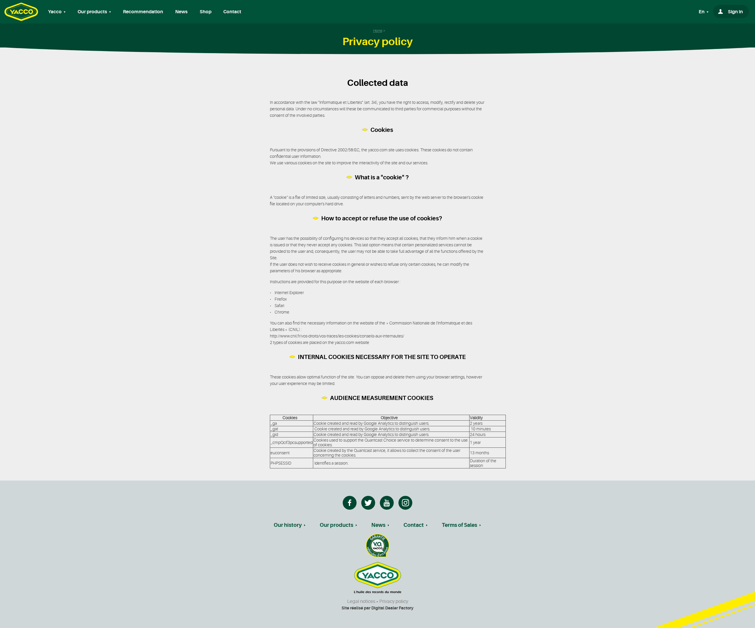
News (181, 11)
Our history (288, 525)
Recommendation (143, 11)
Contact (232, 11)
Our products (336, 525)
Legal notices (361, 601)
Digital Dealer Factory (392, 608)
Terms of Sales (459, 525)
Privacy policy (393, 601)
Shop (205, 11)
